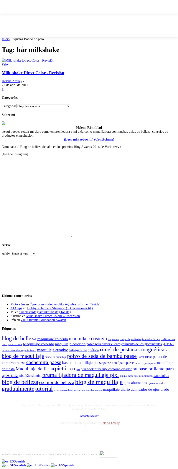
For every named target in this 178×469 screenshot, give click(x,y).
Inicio (6, 39)
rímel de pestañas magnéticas (133, 349)
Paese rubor (145, 356)
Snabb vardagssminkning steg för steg (45, 312)
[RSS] (40, 432)
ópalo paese (126, 363)
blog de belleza (19, 338)
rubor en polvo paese (145, 363)
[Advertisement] (34, 210)
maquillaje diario (130, 339)
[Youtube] (52, 432)
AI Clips (16, 308)
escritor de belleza (56, 382)
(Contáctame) (104, 139)
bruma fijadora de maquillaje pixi (80, 375)
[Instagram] (17, 432)
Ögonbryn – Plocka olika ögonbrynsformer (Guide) (65, 304)
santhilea (161, 375)
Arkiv (6, 253)
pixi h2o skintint (30, 376)
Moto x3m (17, 304)
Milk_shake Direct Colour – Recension (53, 316)
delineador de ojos (151, 339)
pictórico (65, 368)
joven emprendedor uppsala (88, 390)
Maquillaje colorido (38, 344)
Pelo (5, 64)
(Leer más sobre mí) (78, 139)
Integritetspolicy (89, 416)
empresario (113, 339)
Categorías (9, 106)
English (45, 465)
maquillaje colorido (52, 339)
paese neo (110, 363)
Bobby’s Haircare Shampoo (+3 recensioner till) (60, 308)
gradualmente (18, 388)
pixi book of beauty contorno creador (106, 369)
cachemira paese (43, 362)
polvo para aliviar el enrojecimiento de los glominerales (124, 344)
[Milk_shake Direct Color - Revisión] (28, 60)
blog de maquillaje (23, 356)
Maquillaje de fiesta (35, 368)
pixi (78, 369)
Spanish (19, 461)
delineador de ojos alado (150, 389)
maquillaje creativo (88, 338)
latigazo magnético (84, 350)
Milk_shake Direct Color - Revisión (33, 72)
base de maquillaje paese (82, 362)
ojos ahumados (135, 382)
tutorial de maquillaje (55, 357)
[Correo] (29, 432)
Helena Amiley (12, 81)
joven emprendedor (63, 390)
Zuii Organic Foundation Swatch (43, 320)
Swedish (20, 465)
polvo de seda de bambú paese (102, 356)
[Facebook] (6, 432)
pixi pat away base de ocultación (136, 375)
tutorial (44, 388)
